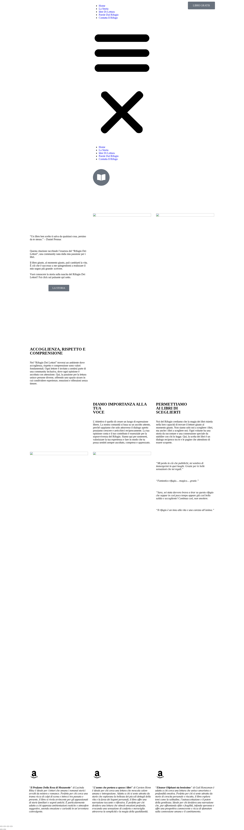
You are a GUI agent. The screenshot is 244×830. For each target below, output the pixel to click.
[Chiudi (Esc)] (11, 826)
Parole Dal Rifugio (109, 14)
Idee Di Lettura (107, 11)
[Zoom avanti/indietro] (1, 826)
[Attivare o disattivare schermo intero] (4, 826)
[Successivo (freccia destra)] (4, 829)
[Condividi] (8, 826)
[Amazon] (34, 774)
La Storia (103, 8)
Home (102, 5)
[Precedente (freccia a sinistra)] (1, 829)
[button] (122, 82)
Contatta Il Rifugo (108, 17)
